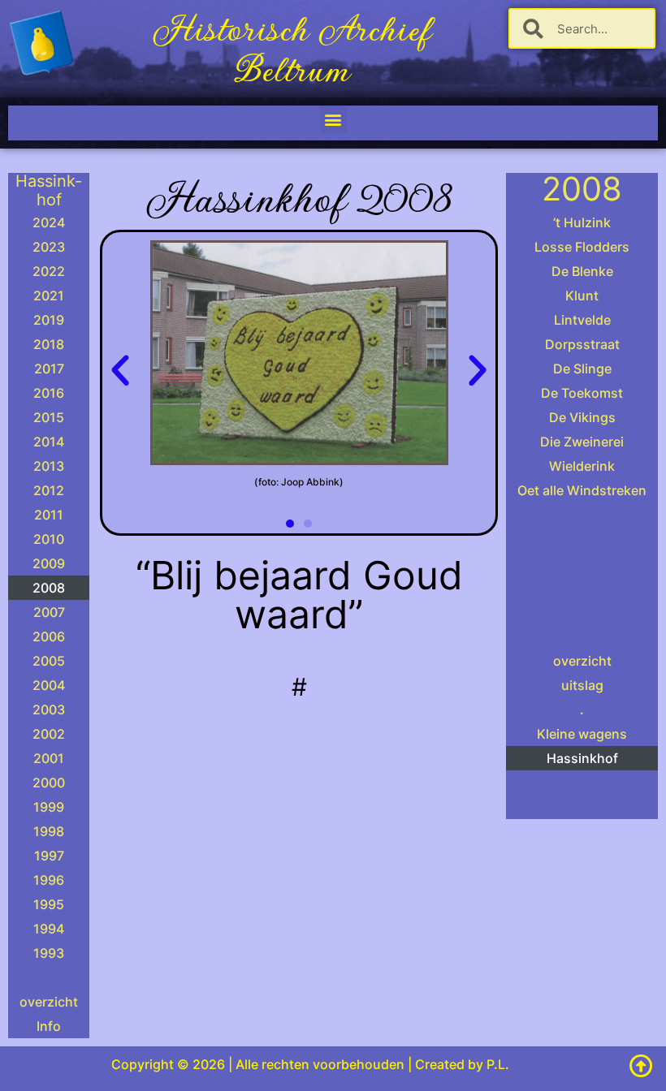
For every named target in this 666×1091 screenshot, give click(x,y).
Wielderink (582, 466)
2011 (48, 515)
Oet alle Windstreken (582, 490)
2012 (48, 490)
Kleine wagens (582, 734)
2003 (48, 709)
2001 (48, 758)
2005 (48, 661)
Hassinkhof (582, 758)
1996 (48, 880)
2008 (48, 588)
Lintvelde (582, 320)
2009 (48, 563)
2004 (48, 685)
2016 (48, 393)
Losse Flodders (581, 247)
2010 (48, 539)
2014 (48, 441)
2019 (48, 320)
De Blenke (582, 271)
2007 (49, 612)
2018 (48, 344)
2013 (48, 466)
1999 (48, 807)
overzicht (48, 1002)
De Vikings (582, 417)
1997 (49, 855)
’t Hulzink (582, 222)
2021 (48, 295)
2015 (48, 417)
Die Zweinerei (582, 441)
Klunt (582, 295)
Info (49, 1026)
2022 (48, 271)
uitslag (582, 685)
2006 (48, 636)
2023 (48, 247)
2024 (48, 222)
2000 (48, 782)
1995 (48, 904)
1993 (48, 953)
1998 (48, 831)
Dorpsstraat (582, 344)
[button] (333, 119)
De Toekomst (582, 393)
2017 (49, 368)
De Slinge (582, 368)
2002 (48, 734)
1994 (48, 929)
